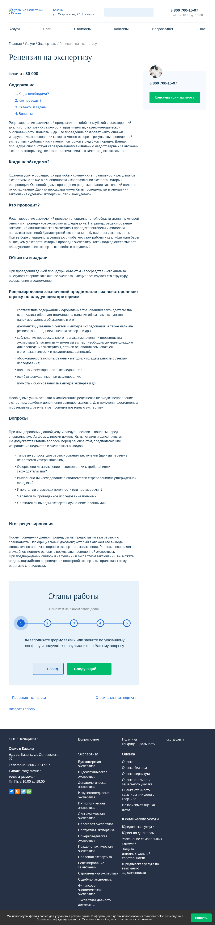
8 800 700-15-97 (184, 10)
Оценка (128, 754)
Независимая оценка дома (138, 807)
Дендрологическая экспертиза (92, 785)
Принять (201, 917)
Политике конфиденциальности (58, 919)
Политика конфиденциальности (139, 742)
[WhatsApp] (28, 791)
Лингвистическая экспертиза (91, 816)
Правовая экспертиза (29, 697)
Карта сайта (175, 739)
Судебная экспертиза (94, 879)
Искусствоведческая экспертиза (94, 795)
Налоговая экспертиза (95, 824)
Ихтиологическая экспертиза (91, 806)
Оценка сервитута (136, 774)
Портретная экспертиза (96, 830)
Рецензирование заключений (91, 865)
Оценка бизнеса (134, 767)
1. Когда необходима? (32, 94)
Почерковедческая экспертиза (93, 838)
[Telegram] (23, 791)
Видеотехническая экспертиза (92, 774)
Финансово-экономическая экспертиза (90, 890)
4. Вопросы (24, 113)
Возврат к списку (22, 709)
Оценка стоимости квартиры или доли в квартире (138, 794)
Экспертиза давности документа (94, 902)
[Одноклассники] (17, 791)
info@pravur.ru (31, 771)
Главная (15, 43)
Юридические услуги (140, 819)
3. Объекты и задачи (31, 107)
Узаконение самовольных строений (142, 841)
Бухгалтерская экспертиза (89, 764)
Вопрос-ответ (88, 739)
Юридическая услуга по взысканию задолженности (140, 868)
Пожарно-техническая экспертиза (95, 849)
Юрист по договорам (138, 833)
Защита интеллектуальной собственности (136, 853)
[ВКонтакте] (11, 791)
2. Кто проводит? (28, 100)
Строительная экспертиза (116, 697)
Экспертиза (88, 754)
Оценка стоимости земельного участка (137, 782)
